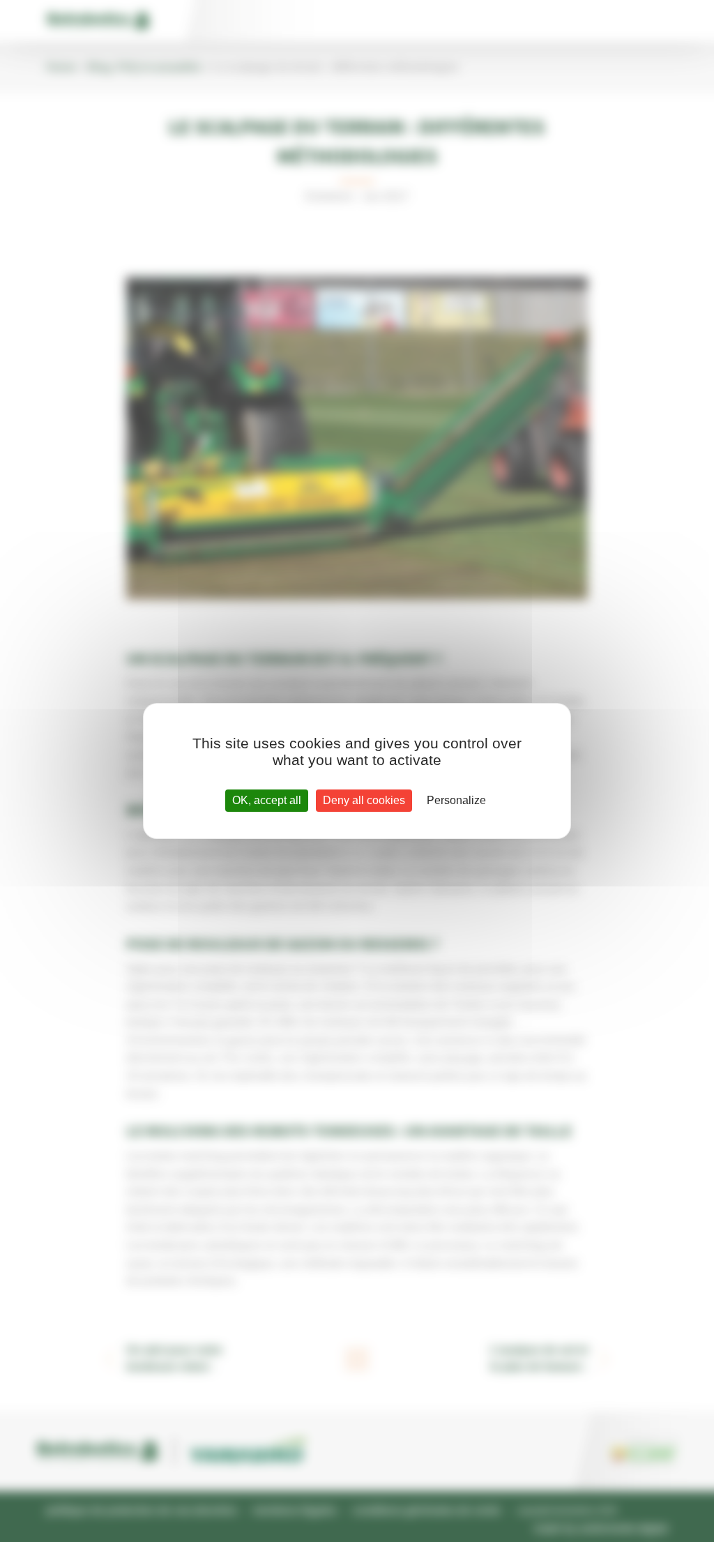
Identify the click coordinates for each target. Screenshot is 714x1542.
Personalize (456, 800)
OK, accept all (266, 800)
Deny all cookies (364, 800)
